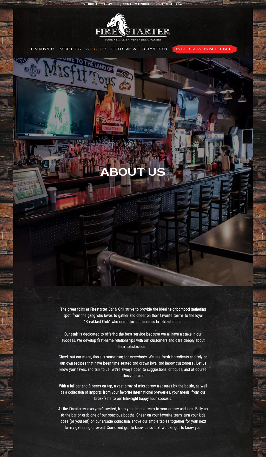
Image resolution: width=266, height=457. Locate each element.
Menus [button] (70, 49)
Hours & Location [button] (139, 49)
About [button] (96, 49)
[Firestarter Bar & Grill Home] (133, 26)
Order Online (205, 49)
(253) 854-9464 (169, 4)
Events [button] (43, 49)
